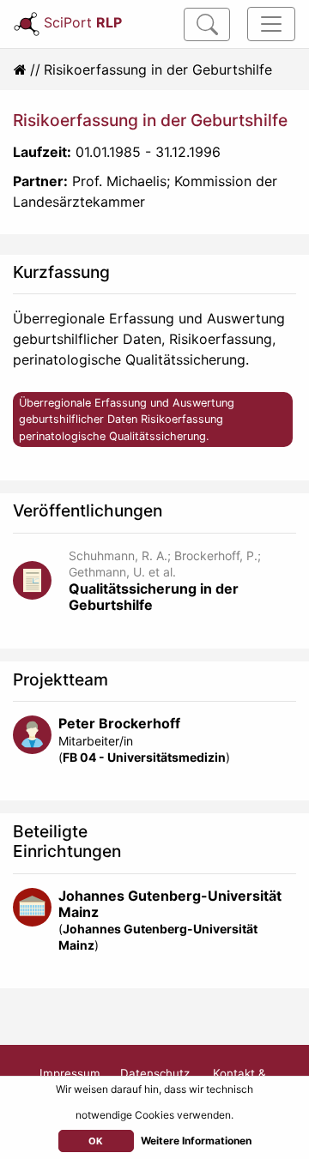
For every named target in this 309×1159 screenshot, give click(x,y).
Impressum (69, 1073)
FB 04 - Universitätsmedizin (144, 757)
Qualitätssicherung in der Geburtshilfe (154, 596)
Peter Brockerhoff (119, 723)
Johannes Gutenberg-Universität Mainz (170, 904)
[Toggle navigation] (271, 24)
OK (95, 1141)
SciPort (83, 22)
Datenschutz (155, 1073)
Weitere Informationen (196, 1140)
